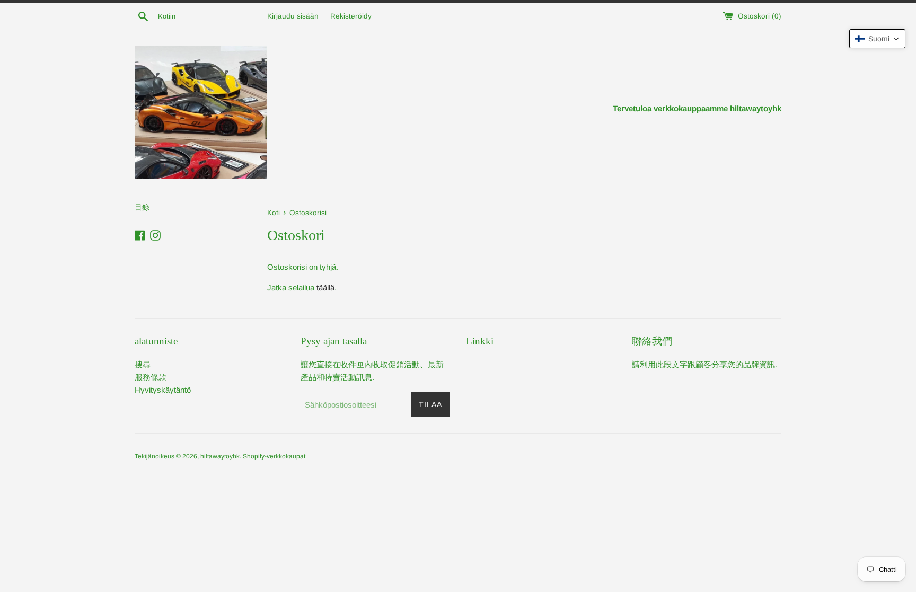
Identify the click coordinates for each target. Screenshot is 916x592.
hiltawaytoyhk (220, 456)
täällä (325, 287)
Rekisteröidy (351, 16)
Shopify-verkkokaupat (274, 456)
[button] (877, 39)
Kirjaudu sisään (293, 16)
